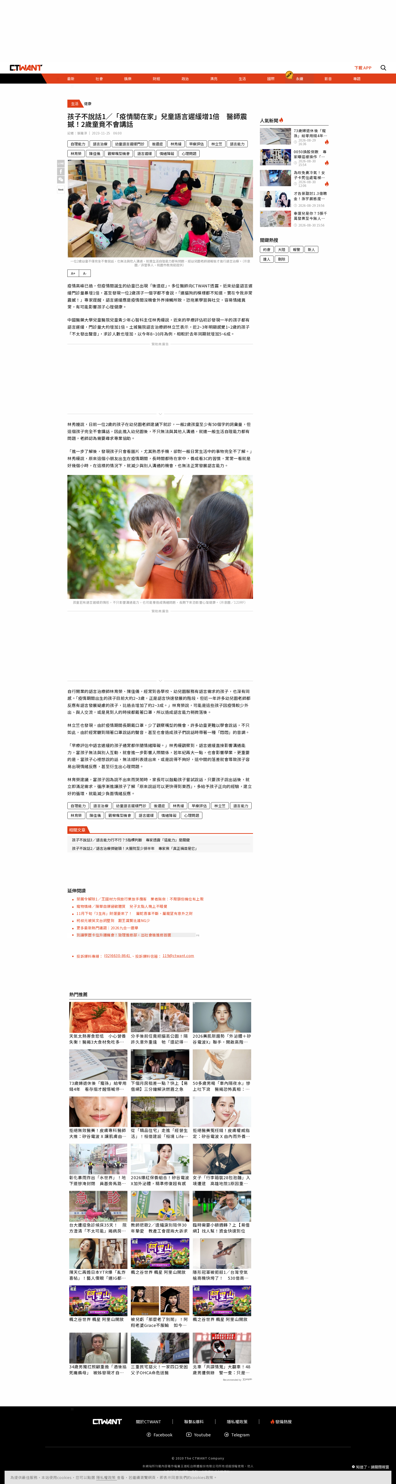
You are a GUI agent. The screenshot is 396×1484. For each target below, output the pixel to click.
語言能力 (237, 144)
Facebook (163, 1434)
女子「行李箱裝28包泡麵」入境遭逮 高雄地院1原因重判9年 (221, 1180)
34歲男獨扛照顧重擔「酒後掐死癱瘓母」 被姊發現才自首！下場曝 (98, 1369)
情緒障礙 (167, 153)
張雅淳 (82, 133)
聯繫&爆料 (194, 1421)
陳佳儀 (94, 153)
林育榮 (76, 153)
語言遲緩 (144, 153)
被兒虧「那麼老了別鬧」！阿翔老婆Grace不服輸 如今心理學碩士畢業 (159, 1322)
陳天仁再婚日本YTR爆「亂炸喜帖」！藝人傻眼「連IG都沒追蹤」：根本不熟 (97, 1275)
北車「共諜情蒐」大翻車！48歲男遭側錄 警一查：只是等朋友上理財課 (221, 1369)
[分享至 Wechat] (61, 179)
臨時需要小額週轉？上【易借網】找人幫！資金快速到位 (221, 1228)
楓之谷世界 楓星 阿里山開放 (158, 1272)
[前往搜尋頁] (383, 68)
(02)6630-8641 (117, 955)
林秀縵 (176, 144)
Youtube (202, 1434)
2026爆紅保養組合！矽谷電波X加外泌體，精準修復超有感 (160, 1180)
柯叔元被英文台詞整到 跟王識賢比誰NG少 (113, 920)
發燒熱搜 (283, 1421)
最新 (70, 78)
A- (85, 273)
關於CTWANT (148, 1421)
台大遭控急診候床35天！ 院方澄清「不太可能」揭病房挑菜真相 (98, 1228)
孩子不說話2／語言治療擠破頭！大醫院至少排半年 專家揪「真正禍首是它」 (135, 848)
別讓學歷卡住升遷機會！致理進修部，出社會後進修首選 (124, 935)
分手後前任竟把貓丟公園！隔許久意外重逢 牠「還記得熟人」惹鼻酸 (159, 1039)
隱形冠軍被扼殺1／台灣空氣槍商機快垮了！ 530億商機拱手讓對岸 (220, 1275)
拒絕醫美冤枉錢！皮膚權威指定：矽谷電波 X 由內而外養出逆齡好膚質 (221, 1133)
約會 (266, 249)
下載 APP (362, 67)
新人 (311, 249)
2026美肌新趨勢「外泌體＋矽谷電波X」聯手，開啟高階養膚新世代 (222, 1039)
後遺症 (157, 144)
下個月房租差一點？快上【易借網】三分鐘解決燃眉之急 (159, 1086)
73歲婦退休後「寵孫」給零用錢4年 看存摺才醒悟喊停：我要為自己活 (98, 1086)
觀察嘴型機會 (119, 153)
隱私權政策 (106, 1477)
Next (60, 189)
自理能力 (78, 144)
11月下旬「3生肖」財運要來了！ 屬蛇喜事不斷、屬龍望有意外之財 (135, 913)
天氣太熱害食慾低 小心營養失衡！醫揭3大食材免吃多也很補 (97, 1039)
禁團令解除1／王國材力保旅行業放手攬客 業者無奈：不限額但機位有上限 (140, 899)
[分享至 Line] (61, 163)
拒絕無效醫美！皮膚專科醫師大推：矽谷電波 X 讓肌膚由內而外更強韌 (98, 1133)
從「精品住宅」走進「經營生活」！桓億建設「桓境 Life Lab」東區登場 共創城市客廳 (159, 1133)
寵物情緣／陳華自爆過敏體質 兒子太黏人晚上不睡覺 (122, 906)
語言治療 (100, 144)
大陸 (281, 249)
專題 (356, 78)
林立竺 (216, 144)
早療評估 (196, 144)
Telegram (240, 1434)
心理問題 (189, 153)
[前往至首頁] (26, 68)
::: (72, 85)
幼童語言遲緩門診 (129, 144)
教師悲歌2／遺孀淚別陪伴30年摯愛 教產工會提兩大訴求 (159, 1228)
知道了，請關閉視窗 (372, 1466)
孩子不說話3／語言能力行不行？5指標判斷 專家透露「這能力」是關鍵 (131, 840)
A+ (73, 273)
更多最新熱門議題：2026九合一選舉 (107, 927)
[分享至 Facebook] (61, 171)
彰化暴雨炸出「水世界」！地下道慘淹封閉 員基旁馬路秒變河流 (97, 1180)
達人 (266, 259)
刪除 (281, 259)
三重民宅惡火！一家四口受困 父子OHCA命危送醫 (160, 1369)
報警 (296, 249)
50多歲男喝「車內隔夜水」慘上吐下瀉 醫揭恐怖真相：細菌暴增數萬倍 (221, 1086)
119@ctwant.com (178, 955)
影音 (328, 78)
